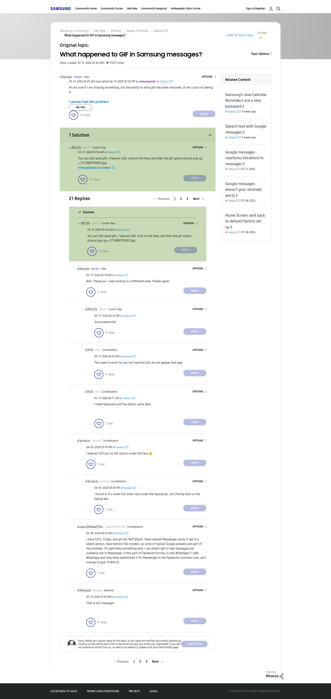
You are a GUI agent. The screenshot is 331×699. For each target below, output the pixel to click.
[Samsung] (60, 8)
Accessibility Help (64, 691)
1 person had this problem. (89, 102)
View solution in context (94, 168)
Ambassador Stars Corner (186, 8)
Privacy (134, 691)
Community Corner (112, 8)
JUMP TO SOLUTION (239, 35)
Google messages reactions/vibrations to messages (244, 158)
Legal (154, 691)
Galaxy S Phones (137, 31)
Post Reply (194, 644)
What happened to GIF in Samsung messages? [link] (95, 35)
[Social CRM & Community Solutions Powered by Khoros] (274, 675)
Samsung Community (74, 31)
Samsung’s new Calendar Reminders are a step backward (246, 100)
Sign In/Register (255, 8)
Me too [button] (80, 107)
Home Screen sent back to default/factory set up (245, 221)
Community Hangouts (154, 8)
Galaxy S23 (160, 31)
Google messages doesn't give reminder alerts (243, 189)
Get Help (132, 8)
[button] (209, 77)
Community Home (86, 8)
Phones (116, 31)
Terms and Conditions (103, 691)
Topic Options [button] (260, 54)
